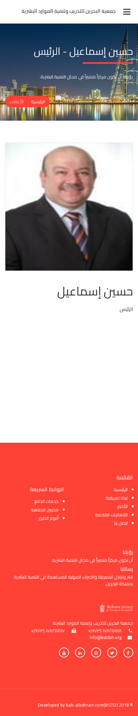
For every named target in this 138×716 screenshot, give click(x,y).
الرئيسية (38, 101)
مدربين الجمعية (44, 510)
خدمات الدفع (46, 501)
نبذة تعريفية (117, 498)
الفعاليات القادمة (111, 515)
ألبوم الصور (49, 518)
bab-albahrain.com (85, 705)
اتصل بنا (121, 523)
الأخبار (122, 506)
